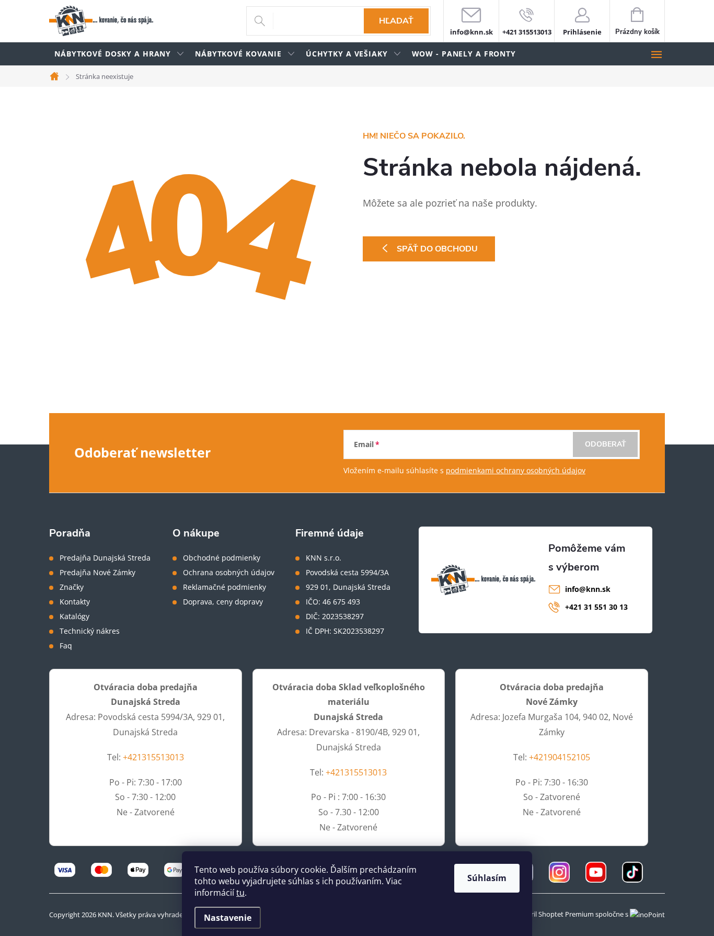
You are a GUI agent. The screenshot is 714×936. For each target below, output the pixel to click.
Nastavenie (227, 917)
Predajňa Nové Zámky (97, 572)
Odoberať (605, 444)
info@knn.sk (588, 589)
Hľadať (396, 21)
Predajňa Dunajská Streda (105, 558)
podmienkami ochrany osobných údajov (515, 470)
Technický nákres (90, 631)
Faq (66, 646)
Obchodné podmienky (221, 558)
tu (240, 892)
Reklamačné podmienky (224, 587)
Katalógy (74, 616)
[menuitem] (119, 54)
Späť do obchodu (437, 249)
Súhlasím (486, 878)
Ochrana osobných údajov (228, 572)
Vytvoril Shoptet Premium (553, 914)
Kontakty (75, 602)
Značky (72, 587)
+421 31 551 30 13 (596, 607)
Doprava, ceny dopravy (223, 602)
